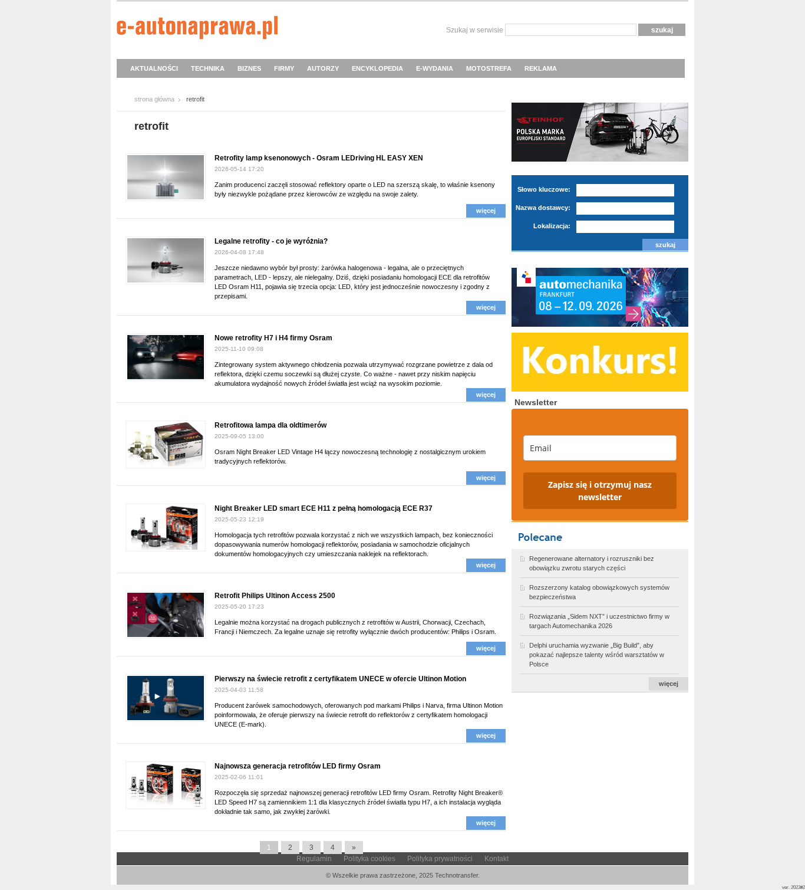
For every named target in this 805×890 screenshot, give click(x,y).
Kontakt (496, 859)
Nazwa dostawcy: (543, 207)
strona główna (154, 99)
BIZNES (249, 68)
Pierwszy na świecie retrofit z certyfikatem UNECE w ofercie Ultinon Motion (340, 679)
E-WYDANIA (434, 68)
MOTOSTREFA (489, 68)
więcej (486, 210)
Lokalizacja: (551, 225)
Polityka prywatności (440, 859)
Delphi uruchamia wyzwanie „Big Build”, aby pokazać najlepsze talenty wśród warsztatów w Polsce (596, 655)
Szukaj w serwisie (474, 30)
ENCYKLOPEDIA (377, 68)
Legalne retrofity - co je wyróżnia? (271, 241)
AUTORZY (323, 68)
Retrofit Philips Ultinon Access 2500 (275, 596)
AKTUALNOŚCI (154, 68)
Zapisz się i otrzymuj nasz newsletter (600, 491)
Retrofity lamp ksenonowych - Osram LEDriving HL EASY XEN (319, 158)
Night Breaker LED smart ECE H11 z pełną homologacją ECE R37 (324, 508)
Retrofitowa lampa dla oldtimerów (270, 425)
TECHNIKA (208, 68)
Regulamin (314, 859)
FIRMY (284, 68)
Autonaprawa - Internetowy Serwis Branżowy (197, 29)
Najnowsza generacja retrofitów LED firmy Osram (298, 766)
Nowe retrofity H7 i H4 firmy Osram (273, 338)
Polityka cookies (369, 859)
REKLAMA (540, 68)
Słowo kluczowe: (543, 189)
